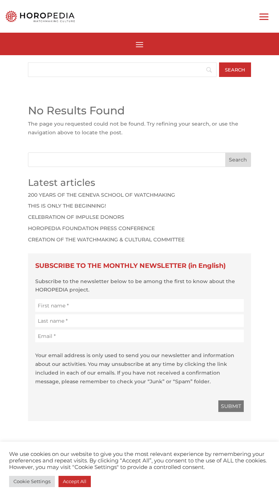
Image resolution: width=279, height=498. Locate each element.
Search (238, 159)
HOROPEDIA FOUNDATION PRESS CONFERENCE (91, 228)
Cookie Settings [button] (31, 481)
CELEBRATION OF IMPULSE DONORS (76, 217)
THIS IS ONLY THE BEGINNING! (67, 206)
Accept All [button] (74, 481)
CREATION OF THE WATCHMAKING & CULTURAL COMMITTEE (106, 239)
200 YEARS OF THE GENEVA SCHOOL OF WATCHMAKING (101, 195)
